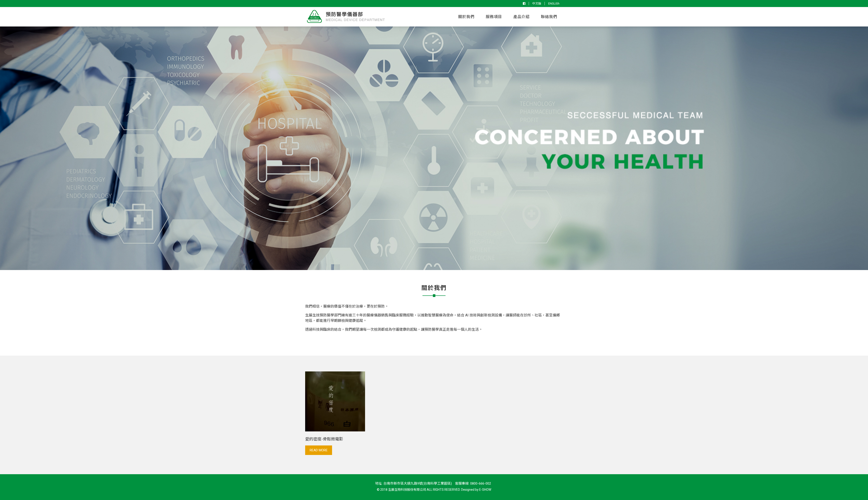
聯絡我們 (549, 16)
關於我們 (466, 16)
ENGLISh (553, 3)
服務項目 (494, 16)
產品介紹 (521, 16)
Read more (319, 450)
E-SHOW (485, 489)
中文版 (536, 3)
